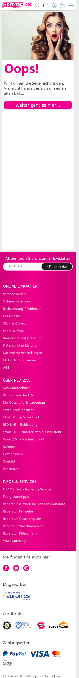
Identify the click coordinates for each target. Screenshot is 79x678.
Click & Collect (14, 323)
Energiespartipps (16, 496)
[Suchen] (37, 5)
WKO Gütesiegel (15, 541)
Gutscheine (11, 316)
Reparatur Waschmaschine (23, 526)
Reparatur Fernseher (18, 511)
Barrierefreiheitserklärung (23, 338)
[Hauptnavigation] (71, 5)
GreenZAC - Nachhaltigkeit (23, 439)
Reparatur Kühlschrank (20, 533)
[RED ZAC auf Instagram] (26, 568)
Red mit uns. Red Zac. (19, 395)
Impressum (11, 468)
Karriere (9, 446)
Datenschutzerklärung (20, 345)
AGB (6, 367)
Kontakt (9, 461)
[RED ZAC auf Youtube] (16, 568)
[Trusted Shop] (7, 628)
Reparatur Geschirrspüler (22, 518)
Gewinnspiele (13, 454)
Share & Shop (13, 330)
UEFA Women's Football (21, 417)
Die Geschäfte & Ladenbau (24, 402)
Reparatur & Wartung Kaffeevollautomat (34, 504)
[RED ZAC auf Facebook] (6, 568)
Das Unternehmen (17, 388)
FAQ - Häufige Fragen (19, 360)
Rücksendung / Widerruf (21, 308)
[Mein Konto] (54, 5)
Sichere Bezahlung (17, 301)
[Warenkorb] (62, 5)
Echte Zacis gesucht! (18, 410)
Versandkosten (14, 294)
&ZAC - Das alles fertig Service (27, 489)
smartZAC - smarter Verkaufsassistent (32, 432)
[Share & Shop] (46, 5)
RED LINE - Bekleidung (20, 424)
